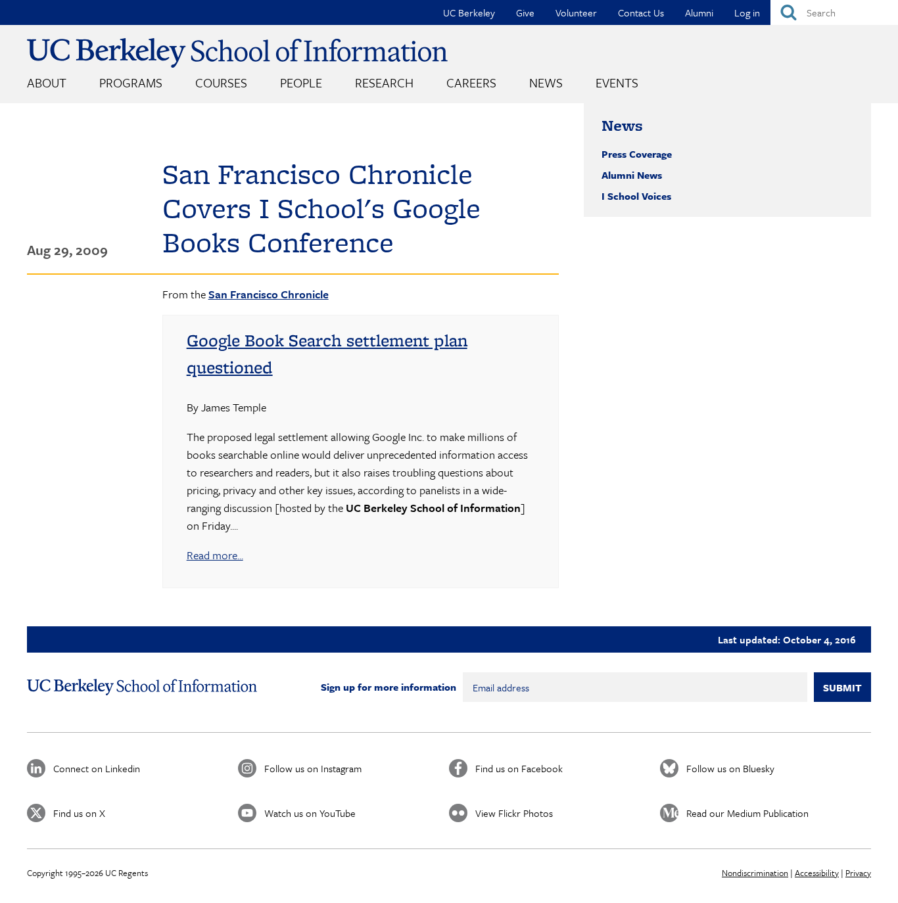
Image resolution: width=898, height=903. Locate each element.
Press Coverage (637, 154)
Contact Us (641, 12)
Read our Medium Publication (747, 813)
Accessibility (817, 872)
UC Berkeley (469, 12)
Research (384, 82)
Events (617, 82)
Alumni (699, 12)
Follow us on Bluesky (730, 768)
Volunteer (576, 12)
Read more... (215, 555)
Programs (130, 82)
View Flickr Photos (514, 813)
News (546, 82)
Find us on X (79, 813)
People (301, 82)
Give (525, 12)
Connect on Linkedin (96, 768)
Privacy (858, 872)
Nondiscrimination (755, 872)
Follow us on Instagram (313, 768)
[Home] (237, 53)
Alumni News (632, 175)
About (46, 82)
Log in (747, 12)
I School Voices (636, 196)
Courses (221, 82)
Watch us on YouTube (310, 813)
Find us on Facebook (519, 768)
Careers (471, 82)
